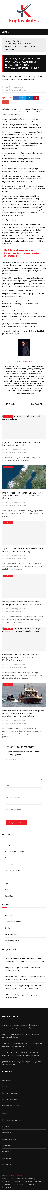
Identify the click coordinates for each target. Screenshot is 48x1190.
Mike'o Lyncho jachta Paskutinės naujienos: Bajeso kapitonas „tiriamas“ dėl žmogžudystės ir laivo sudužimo (23, 713)
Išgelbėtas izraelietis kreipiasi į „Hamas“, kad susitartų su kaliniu (22, 443)
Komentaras (12, 759)
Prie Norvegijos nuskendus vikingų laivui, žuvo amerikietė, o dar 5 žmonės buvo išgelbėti (22, 495)
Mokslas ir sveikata (12, 870)
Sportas (8, 883)
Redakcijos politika (12, 934)
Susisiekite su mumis (13, 921)
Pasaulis (8, 416)
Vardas (9, 785)
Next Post (35, 404)
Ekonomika (9, 864)
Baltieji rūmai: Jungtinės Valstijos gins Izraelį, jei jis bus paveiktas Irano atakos (21, 603)
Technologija (10, 877)
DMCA (7, 928)
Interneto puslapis (13, 809)
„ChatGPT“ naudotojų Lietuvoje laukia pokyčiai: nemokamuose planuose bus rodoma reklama (23, 987)
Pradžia (8, 845)
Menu (6, 32)
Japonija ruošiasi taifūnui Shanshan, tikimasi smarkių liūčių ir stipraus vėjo (24, 550)
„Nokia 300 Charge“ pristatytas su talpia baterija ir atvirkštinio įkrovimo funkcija (25, 977)
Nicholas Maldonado (19, 90)
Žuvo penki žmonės (17, 166)
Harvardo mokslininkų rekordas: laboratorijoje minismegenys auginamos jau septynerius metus (24, 959)
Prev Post (13, 404)
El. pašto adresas (13, 797)
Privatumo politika (12, 940)
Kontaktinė (9, 896)
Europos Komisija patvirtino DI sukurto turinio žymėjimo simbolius (23, 968)
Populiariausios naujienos (15, 851)
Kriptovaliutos (16, 1175)
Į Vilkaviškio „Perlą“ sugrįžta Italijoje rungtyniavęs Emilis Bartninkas (24, 996)
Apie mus (8, 915)
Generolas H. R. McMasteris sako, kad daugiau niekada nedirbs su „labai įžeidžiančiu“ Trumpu (20, 657)
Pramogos (9, 889)
